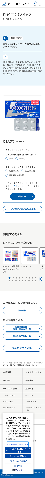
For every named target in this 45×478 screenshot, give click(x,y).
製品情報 (29, 380)
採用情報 (29, 389)
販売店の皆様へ (9, 408)
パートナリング (31, 402)
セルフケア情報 (10, 389)
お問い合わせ (8, 402)
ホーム (4, 363)
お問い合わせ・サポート (17, 363)
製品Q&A (30, 363)
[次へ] (40, 279)
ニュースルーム (9, 395)
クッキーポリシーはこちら (17, 444)
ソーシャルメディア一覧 (33, 409)
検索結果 (39, 363)
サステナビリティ (33, 372)
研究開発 (7, 380)
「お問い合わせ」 (20, 186)
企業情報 (7, 372)
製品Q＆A (29, 395)
